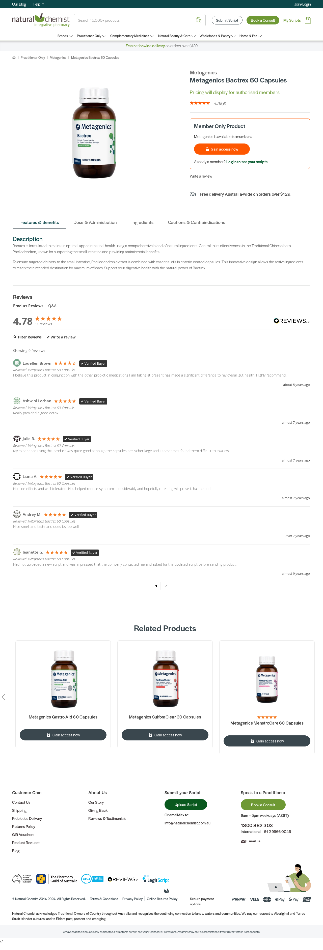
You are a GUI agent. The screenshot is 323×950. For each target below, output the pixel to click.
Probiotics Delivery (27, 818)
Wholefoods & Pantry (215, 35)
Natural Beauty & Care (174, 35)
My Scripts (292, 20)
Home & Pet (248, 35)
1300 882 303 (257, 825)
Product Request (26, 842)
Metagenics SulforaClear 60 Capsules (165, 717)
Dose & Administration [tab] (95, 222)
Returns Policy (23, 826)
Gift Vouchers (23, 834)
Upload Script (186, 804)
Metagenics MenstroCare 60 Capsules (267, 723)
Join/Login (302, 4)
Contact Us (21, 802)
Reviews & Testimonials (107, 818)
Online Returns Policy (162, 898)
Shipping (19, 810)
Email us (253, 840)
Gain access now (224, 149)
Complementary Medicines (129, 35)
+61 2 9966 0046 (276, 831)
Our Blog (19, 4)
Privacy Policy (132, 898)
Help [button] (37, 4)
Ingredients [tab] (142, 222)
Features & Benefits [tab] (39, 222)
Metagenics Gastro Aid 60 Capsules (63, 717)
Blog (15, 850)
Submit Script (227, 20)
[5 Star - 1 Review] (267, 717)
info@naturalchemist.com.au (187, 822)
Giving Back (97, 810)
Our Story (96, 802)
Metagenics (203, 72)
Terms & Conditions (104, 898)
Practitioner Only (89, 35)
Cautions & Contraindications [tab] (196, 222)
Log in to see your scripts (246, 161)
